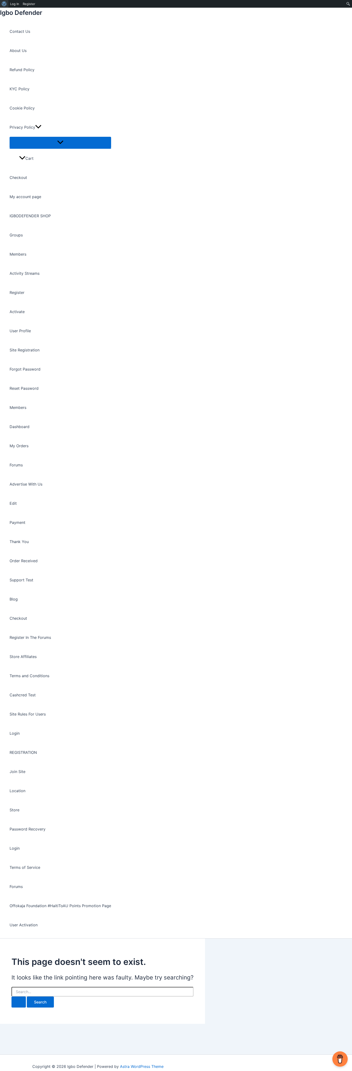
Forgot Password (25, 369)
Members (18, 254)
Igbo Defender (21, 12)
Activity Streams (25, 273)
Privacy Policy (22, 127)
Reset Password (24, 388)
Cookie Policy (22, 108)
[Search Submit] (18, 1002)
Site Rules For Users (28, 714)
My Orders (19, 445)
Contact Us (20, 31)
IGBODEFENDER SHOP (30, 215)
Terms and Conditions (29, 675)
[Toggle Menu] (60, 142)
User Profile (20, 330)
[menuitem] (4, 4)
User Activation (24, 924)
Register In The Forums (30, 637)
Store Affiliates (23, 656)
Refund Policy (22, 69)
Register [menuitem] (29, 4)
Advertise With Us (26, 484)
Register (17, 292)
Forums (16, 465)
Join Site (17, 771)
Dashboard (19, 426)
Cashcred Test (23, 695)
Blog (14, 599)
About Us (18, 50)
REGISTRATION (23, 752)
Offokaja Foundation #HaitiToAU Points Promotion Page (60, 905)
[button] (38, 127)
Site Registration (25, 350)
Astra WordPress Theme (142, 1066)
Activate (17, 311)
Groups (16, 235)
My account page (25, 196)
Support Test (21, 580)
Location (17, 790)
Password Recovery (27, 829)
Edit (13, 503)
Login (15, 733)
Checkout (18, 177)
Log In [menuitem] (14, 4)
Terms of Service (25, 867)
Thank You (19, 541)
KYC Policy (19, 88)
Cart (29, 158)
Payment (17, 522)
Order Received (24, 560)
